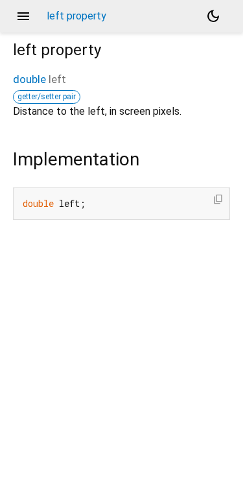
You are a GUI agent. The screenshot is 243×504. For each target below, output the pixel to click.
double (29, 79)
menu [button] (23, 16)
